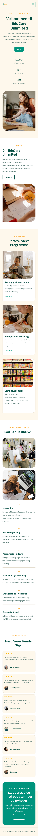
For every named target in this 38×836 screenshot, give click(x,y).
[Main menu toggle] (33, 4)
